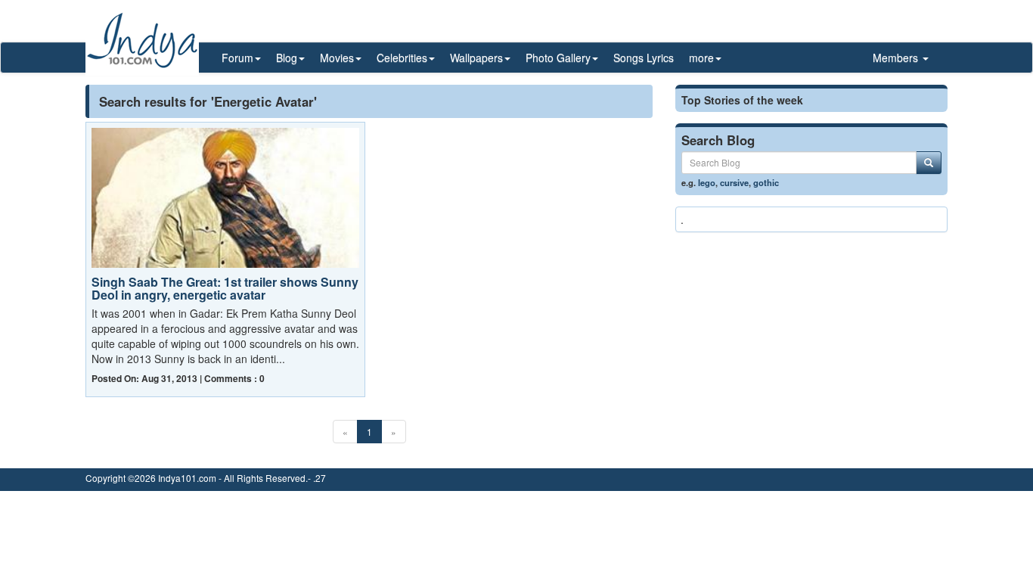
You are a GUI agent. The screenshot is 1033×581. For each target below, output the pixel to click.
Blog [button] (286, 57)
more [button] (701, 57)
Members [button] (897, 57)
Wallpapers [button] (476, 57)
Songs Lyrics (643, 57)
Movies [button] (337, 57)
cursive (734, 182)
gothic (766, 182)
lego (706, 182)
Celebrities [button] (402, 57)
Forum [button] (237, 57)
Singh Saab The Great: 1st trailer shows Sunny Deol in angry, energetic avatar (225, 288)
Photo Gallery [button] (558, 57)
